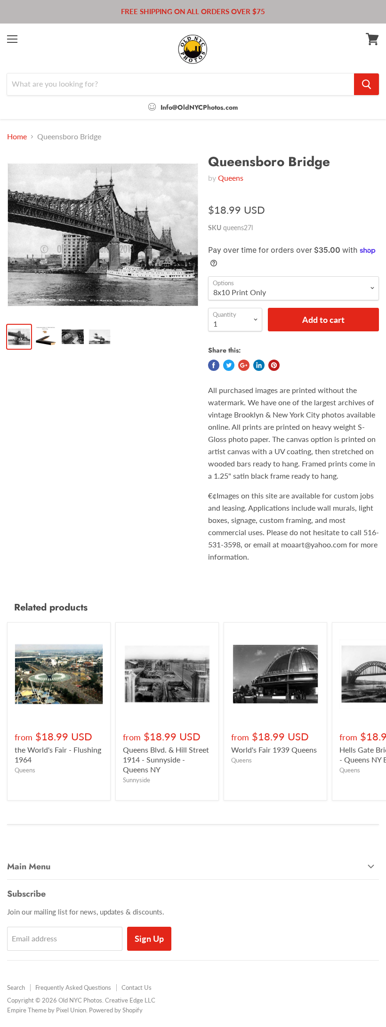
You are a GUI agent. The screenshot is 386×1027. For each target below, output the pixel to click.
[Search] (366, 84)
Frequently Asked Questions (73, 987)
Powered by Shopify (116, 1010)
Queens (230, 177)
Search (16, 987)
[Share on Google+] (243, 365)
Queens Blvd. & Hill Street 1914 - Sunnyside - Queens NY (166, 759)
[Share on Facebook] (213, 365)
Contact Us (136, 987)
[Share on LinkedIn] (259, 365)
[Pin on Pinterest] (274, 365)
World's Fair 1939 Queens (274, 749)
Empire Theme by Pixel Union (46, 1010)
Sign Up (149, 938)
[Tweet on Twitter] (228, 365)
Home (17, 136)
